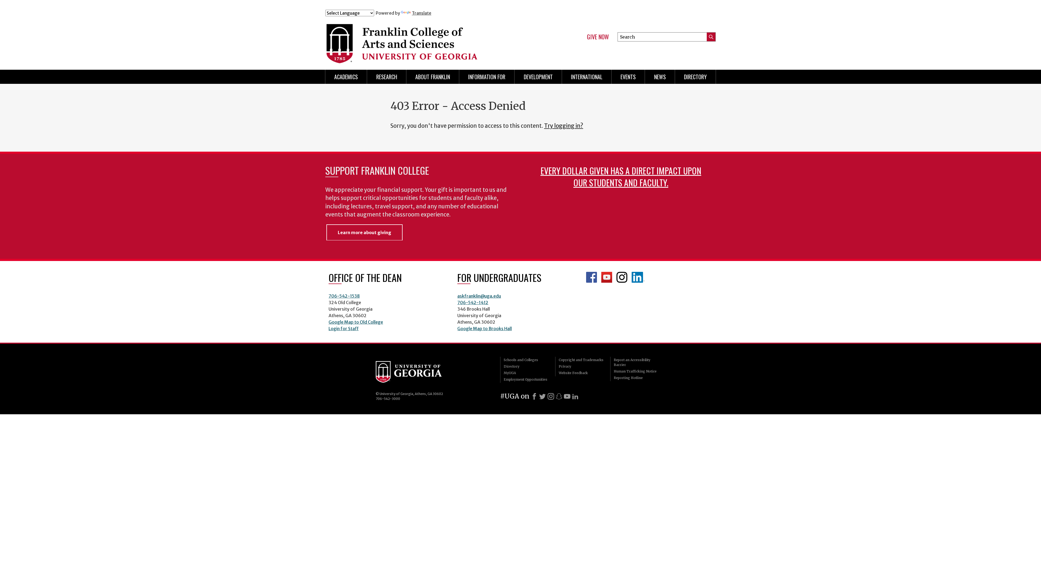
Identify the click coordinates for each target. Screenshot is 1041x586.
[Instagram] (551, 396)
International (586, 77)
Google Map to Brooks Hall (484, 328)
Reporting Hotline (628, 378)
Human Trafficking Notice (635, 371)
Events (628, 77)
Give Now (598, 36)
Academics (346, 77)
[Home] (433, 40)
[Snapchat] (559, 396)
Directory (695, 77)
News (660, 77)
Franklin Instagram (621, 277)
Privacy (565, 366)
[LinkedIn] (575, 396)
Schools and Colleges (521, 360)
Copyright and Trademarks (581, 360)
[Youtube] (567, 396)
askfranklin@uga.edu (479, 296)
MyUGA (510, 373)
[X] (542, 396)
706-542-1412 (472, 302)
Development (538, 77)
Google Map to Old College (356, 322)
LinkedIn (638, 277)
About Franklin (432, 77)
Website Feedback (573, 373)
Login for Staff (344, 328)
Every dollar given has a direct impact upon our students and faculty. (621, 176)
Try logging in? (563, 125)
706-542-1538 (344, 296)
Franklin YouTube (606, 277)
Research (386, 77)
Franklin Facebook (591, 277)
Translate (421, 13)
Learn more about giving (364, 232)
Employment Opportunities (525, 379)
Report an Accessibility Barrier (632, 362)
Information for (486, 77)
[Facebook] (534, 396)
